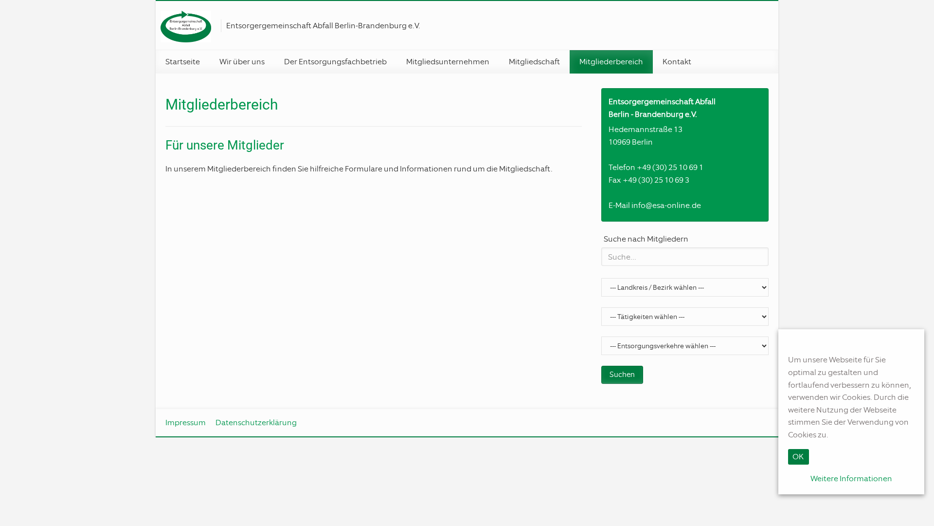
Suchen (622, 374)
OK (798, 456)
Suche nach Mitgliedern (646, 239)
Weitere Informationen (851, 478)
